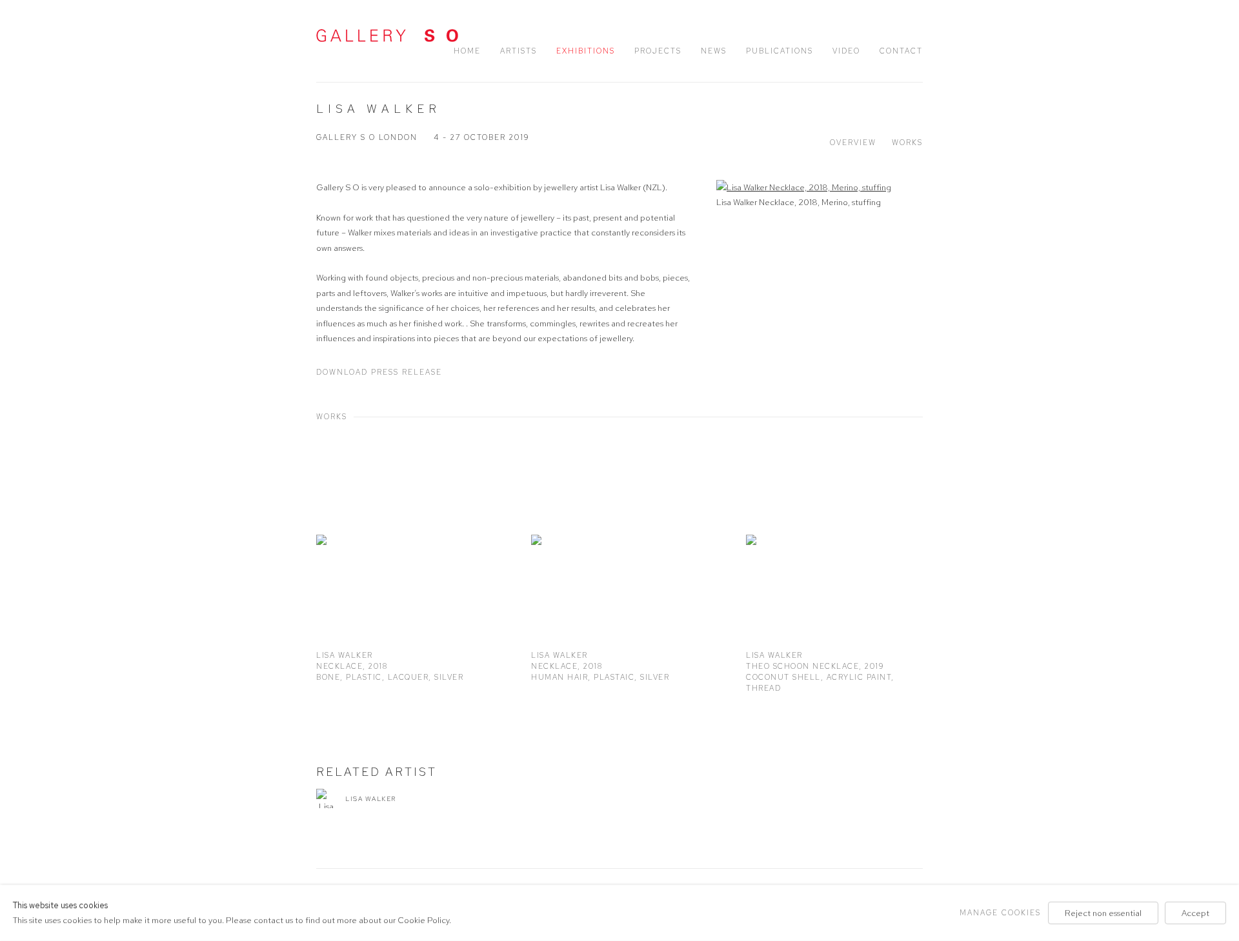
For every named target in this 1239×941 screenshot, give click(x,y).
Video (846, 51)
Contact (901, 51)
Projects (657, 51)
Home (467, 51)
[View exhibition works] (819, 187)
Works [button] (907, 142)
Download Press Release (379, 372)
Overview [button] (853, 142)
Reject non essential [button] (1103, 912)
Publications (779, 51)
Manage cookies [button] (1000, 912)
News (714, 51)
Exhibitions (585, 51)
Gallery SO (387, 35)
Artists (518, 51)
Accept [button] (1195, 912)
